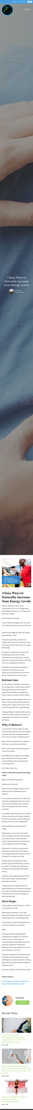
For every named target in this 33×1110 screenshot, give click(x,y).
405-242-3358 (22, 1)
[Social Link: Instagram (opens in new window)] (31, 2)
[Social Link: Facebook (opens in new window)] (29, 2)
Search (15, 1)
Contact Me (22, 1002)
